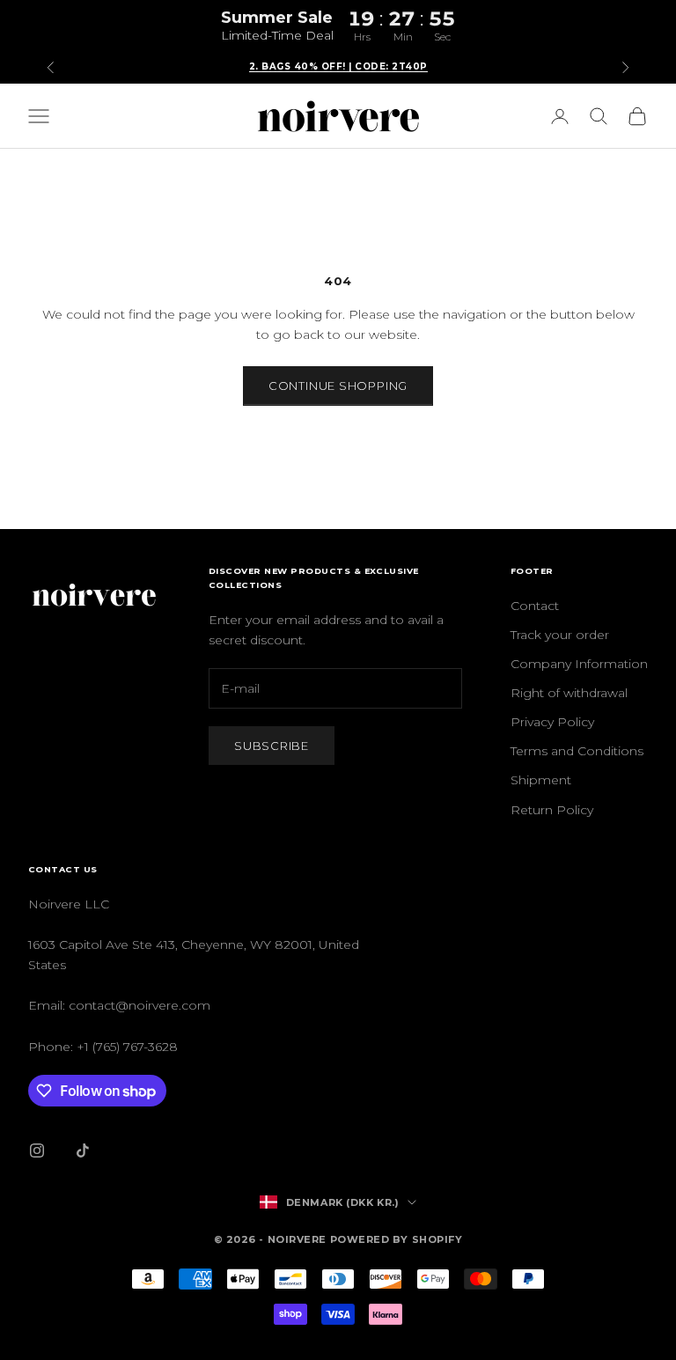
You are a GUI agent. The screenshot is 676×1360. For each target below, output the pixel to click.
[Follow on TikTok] (83, 1150)
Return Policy (552, 810)
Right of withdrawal (569, 693)
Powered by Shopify (396, 1239)
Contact (535, 606)
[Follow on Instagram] (37, 1150)
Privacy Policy (552, 722)
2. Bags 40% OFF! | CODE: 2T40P (338, 66)
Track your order (560, 635)
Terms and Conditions (577, 751)
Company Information (579, 664)
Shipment (541, 780)
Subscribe (271, 746)
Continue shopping (338, 386)
